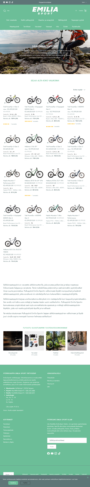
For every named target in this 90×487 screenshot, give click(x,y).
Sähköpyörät (62, 20)
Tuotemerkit (84, 474)
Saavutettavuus (7, 439)
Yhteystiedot (50, 378)
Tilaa (51, 447)
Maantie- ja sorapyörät (46, 20)
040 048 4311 (30, 393)
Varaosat (49, 26)
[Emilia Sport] (45, 11)
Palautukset (6, 427)
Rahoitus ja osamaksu (53, 381)
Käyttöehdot (6, 436)
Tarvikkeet (26, 26)
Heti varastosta (11, 20)
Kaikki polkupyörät (27, 20)
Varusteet (38, 26)
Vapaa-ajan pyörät (77, 20)
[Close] (88, 477)
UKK (48, 387)
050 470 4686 (30, 391)
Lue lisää (74, 479)
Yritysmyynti (50, 384)
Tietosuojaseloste (8, 430)
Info (57, 26)
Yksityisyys (6, 433)
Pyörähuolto (76, 26)
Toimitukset (6, 424)
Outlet (65, 26)
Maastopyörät (14, 26)
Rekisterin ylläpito (8, 442)
